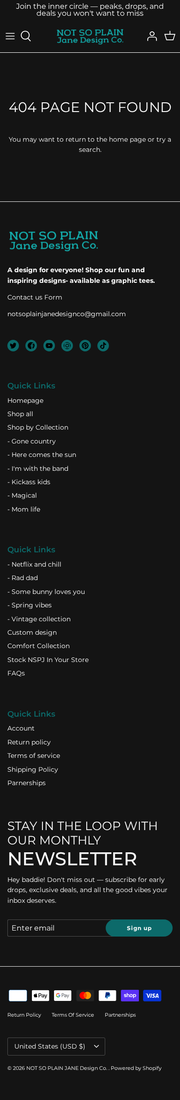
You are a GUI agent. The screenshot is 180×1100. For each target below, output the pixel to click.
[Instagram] (67, 345)
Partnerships (120, 1015)
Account (21, 728)
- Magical (22, 495)
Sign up (139, 928)
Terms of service (33, 755)
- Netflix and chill (34, 564)
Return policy (29, 742)
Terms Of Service (73, 1015)
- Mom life (23, 509)
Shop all (20, 414)
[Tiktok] (103, 345)
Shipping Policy (32, 769)
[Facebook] (31, 345)
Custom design (32, 632)
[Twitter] (13, 345)
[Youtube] (49, 345)
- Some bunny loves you (46, 592)
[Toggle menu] (10, 36)
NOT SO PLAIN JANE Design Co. (67, 1068)
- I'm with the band (37, 468)
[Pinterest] (85, 345)
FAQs (16, 673)
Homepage (25, 400)
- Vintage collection (39, 619)
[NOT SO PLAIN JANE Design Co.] (90, 36)
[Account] (149, 36)
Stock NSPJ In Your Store (48, 660)
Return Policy (24, 1015)
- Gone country (31, 441)
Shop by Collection (37, 427)
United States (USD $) (49, 1046)
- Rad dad (22, 578)
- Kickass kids (28, 482)
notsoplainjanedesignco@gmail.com (66, 314)
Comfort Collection (38, 646)
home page (127, 139)
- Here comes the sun (41, 454)
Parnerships (26, 783)
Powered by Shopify (136, 1068)
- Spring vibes (29, 605)
